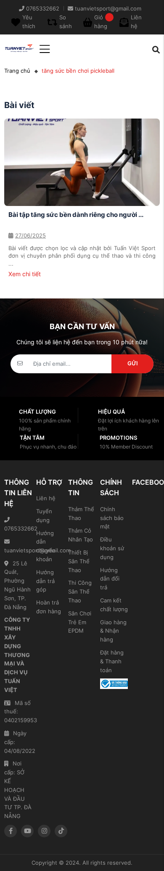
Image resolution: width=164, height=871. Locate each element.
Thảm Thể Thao (81, 513)
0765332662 (18, 528)
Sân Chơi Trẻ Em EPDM (79, 622)
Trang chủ (17, 70)
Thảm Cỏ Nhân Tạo (80, 535)
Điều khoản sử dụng (112, 548)
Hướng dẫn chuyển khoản (46, 546)
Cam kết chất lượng (114, 604)
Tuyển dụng (44, 515)
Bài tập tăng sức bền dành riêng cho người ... (75, 215)
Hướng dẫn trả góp (45, 581)
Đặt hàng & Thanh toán (112, 661)
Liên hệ (46, 498)
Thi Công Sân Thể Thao (80, 591)
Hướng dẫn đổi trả (109, 579)
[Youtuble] (27, 831)
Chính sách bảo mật (112, 518)
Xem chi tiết (24, 273)
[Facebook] (10, 831)
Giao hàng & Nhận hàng (113, 631)
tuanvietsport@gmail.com (18, 550)
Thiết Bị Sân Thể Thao (79, 561)
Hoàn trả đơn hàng (48, 607)
